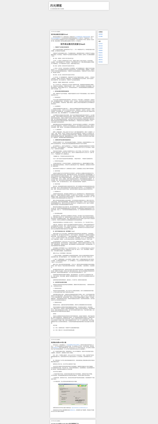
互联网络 (101, 50)
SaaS (78, 38)
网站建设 (101, 52)
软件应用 (101, 45)
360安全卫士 (56, 347)
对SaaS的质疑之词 (56, 38)
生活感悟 (101, 48)
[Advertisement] (79, 19)
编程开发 (101, 59)
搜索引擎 (101, 57)
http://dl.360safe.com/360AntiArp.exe (80, 407)
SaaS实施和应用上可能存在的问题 (82, 36)
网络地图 (101, 61)
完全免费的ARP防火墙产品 (73, 344)
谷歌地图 (101, 34)
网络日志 (101, 55)
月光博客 (56, 5)
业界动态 (101, 43)
